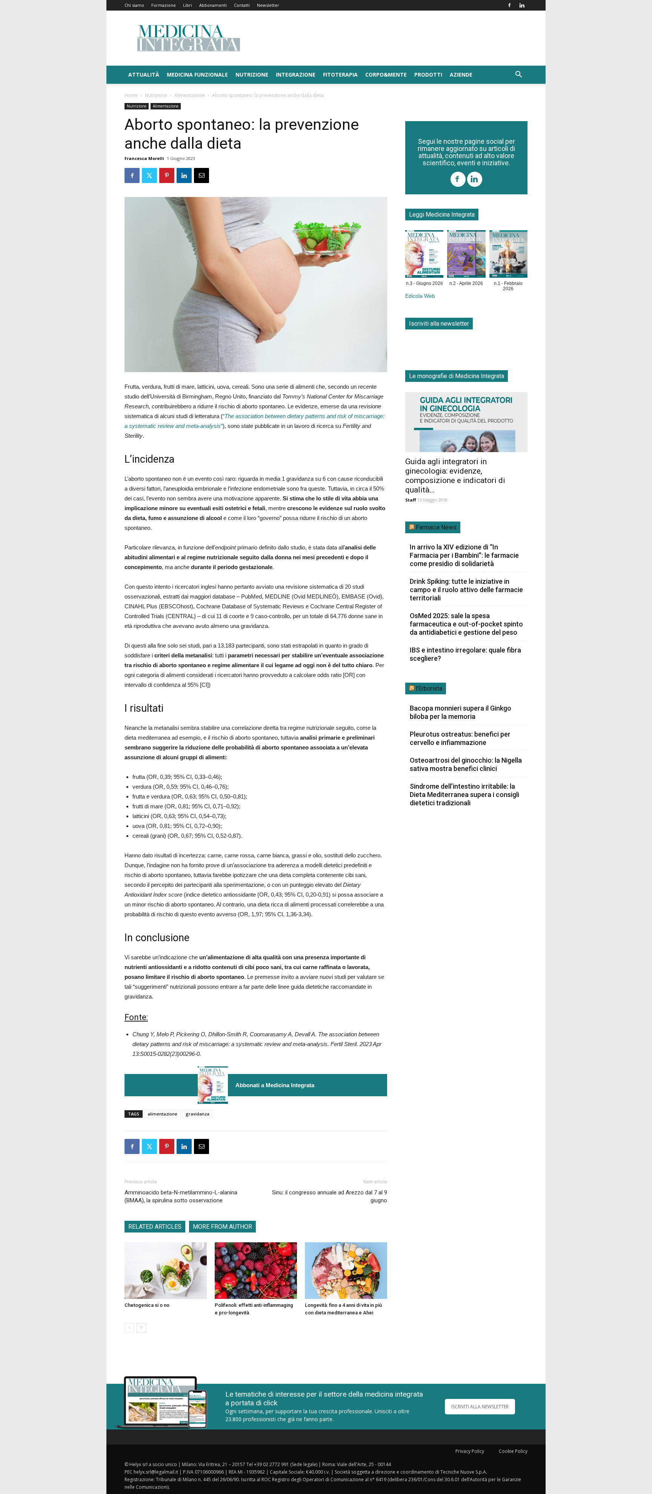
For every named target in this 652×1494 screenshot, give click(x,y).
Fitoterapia (340, 74)
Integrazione (295, 74)
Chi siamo (134, 5)
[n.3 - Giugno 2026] (213, 1085)
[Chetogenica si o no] (166, 1270)
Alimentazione (189, 95)
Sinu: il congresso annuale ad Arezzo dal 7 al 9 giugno (329, 1196)
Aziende (461, 74)
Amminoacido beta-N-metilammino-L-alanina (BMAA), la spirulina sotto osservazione (181, 1196)
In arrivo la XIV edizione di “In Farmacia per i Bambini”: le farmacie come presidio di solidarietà (464, 555)
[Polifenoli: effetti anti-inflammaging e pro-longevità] (256, 1270)
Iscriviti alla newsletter (439, 323)
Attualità (143, 74)
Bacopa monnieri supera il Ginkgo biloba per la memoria (460, 712)
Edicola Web (420, 296)
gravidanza (197, 1114)
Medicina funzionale (197, 74)
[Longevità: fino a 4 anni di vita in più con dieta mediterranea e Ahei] (346, 1270)
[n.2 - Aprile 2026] (466, 255)
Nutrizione (251, 74)
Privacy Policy (469, 1451)
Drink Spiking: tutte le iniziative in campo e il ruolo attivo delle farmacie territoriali (466, 589)
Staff (410, 500)
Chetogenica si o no (147, 1305)
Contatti (242, 5)
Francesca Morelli (144, 158)
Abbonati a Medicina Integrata (274, 1085)
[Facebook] (509, 5)
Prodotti (428, 74)
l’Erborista (429, 688)
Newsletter (268, 5)
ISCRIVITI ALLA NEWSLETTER (480, 1406)
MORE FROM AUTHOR (222, 1226)
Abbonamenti (213, 5)
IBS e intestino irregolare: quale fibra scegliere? (465, 654)
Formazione (163, 5)
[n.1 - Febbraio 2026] (508, 255)
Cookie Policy (513, 1451)
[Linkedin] (521, 5)
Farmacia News (436, 527)
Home (131, 95)
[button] (518, 75)
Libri (187, 5)
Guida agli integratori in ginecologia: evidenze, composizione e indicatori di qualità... (455, 475)
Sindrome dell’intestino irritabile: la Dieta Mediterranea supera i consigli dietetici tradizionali (464, 794)
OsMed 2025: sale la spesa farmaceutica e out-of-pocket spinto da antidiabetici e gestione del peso (466, 624)
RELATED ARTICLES (154, 1226)
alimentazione (162, 1114)
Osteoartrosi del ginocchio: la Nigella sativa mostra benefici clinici (466, 764)
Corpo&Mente (386, 74)
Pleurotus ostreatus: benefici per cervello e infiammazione (460, 738)
